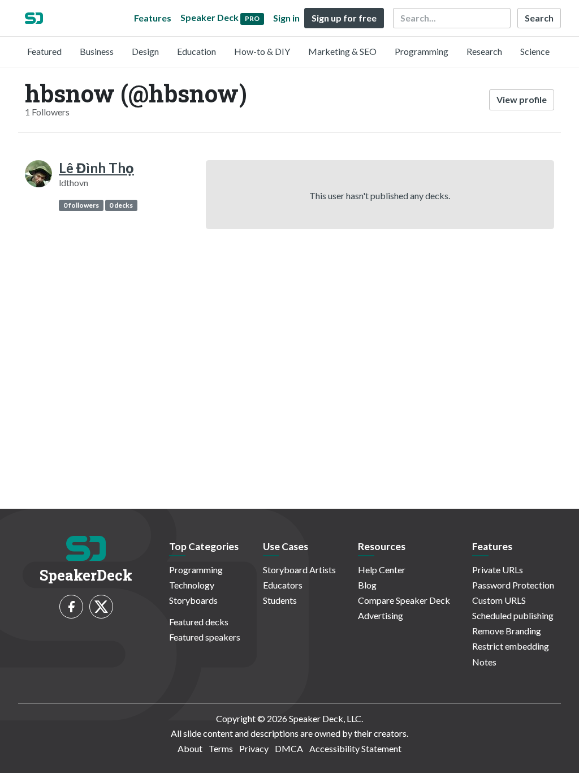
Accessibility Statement (355, 748)
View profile (521, 99)
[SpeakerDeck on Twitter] (101, 607)
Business (97, 51)
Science (535, 51)
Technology (191, 584)
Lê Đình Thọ (96, 168)
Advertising (380, 615)
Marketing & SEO (342, 51)
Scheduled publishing (513, 615)
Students (280, 600)
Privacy (254, 748)
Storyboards (193, 600)
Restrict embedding (510, 646)
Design (145, 51)
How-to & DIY (262, 51)
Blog (367, 584)
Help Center (381, 569)
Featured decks (198, 621)
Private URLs (497, 569)
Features (152, 17)
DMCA (289, 748)
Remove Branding (506, 630)
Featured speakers (204, 637)
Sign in (286, 17)
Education (196, 51)
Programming (421, 51)
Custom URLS (499, 600)
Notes (484, 661)
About (190, 748)
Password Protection (513, 584)
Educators (283, 584)
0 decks (121, 205)
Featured (44, 51)
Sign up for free (344, 17)
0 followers (81, 205)
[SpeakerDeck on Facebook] (71, 607)
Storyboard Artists (299, 569)
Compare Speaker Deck (404, 600)
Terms (221, 748)
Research (484, 51)
